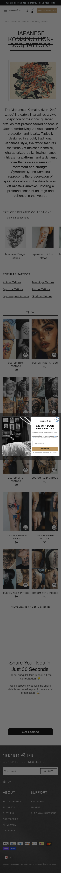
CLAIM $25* (45, 449)
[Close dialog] (56, 420)
